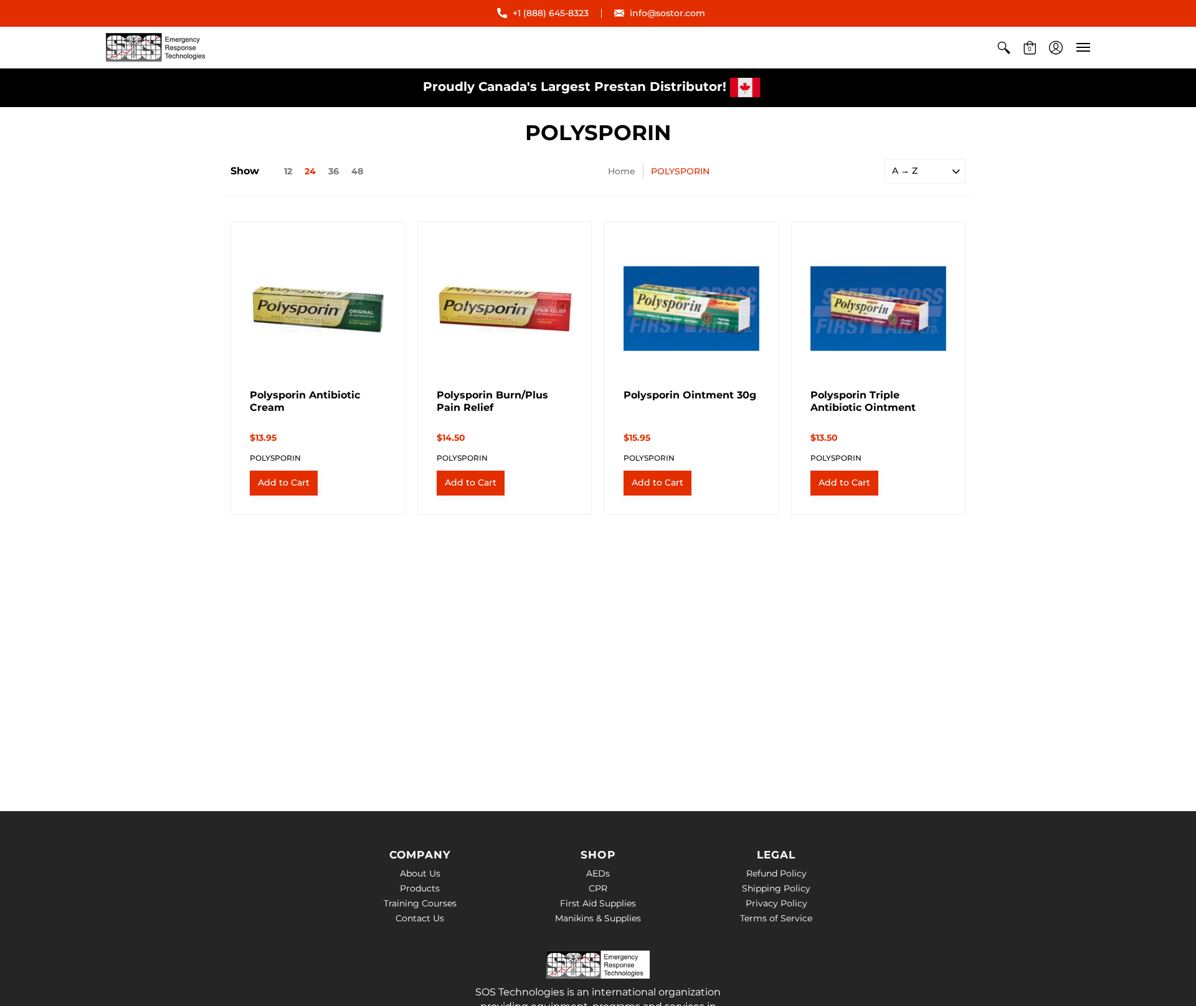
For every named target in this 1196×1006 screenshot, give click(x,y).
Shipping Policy (776, 888)
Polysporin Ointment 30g (690, 395)
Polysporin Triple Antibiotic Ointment (863, 401)
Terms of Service (776, 918)
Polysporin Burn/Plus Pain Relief (492, 401)
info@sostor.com (667, 13)
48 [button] (357, 171)
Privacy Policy (776, 903)
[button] (1003, 47)
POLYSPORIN (275, 458)
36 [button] (333, 171)
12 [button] (288, 171)
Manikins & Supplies (598, 918)
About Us (420, 873)
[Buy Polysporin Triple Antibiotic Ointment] (878, 309)
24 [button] (310, 171)
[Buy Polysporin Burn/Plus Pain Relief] (504, 309)
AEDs (598, 873)
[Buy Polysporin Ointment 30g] (691, 309)
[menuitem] (1003, 47)
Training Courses (420, 903)
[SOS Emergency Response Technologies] (159, 47)
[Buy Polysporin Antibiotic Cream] (318, 309)
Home (621, 171)
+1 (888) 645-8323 (551, 13)
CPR (598, 888)
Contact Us (420, 918)
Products (420, 888)
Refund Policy (776, 873)
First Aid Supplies (598, 903)
